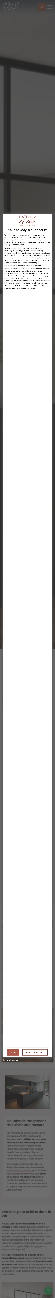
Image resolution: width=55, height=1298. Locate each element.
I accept (13, 1052)
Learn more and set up (35, 1052)
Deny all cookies (11, 1059)
